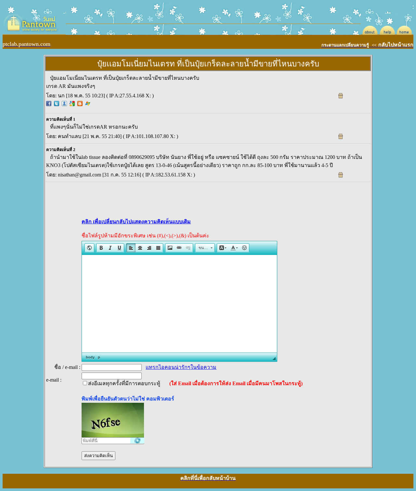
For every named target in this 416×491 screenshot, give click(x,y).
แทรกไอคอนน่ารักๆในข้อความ (181, 367)
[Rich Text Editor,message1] (179, 304)
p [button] (99, 357)
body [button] (90, 357)
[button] (89, 248)
